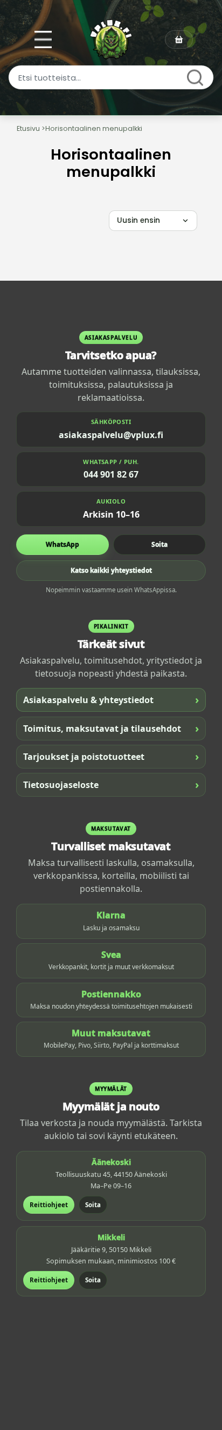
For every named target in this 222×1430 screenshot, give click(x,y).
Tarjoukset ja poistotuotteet (111, 756)
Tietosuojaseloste (111, 784)
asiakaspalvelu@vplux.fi (111, 435)
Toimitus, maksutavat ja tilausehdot (111, 728)
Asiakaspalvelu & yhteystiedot (111, 699)
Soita (159, 544)
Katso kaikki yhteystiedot (111, 570)
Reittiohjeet (49, 1205)
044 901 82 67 (111, 474)
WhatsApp (62, 544)
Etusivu (28, 128)
